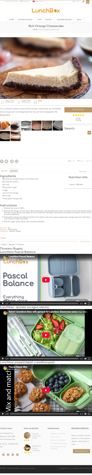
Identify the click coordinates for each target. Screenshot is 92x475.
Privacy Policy (55, 437)
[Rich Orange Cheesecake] (5, 126)
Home (35, 29)
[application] (46, 280)
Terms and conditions (57, 440)
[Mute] (85, 303)
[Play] (3, 303)
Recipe (4, 171)
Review (14, 171)
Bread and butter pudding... (36, 448)
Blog (4, 244)
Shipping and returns (57, 433)
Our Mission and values (58, 443)
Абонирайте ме (81, 451)
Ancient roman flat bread (36, 436)
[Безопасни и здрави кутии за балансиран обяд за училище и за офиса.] (46, 12)
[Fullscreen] (89, 303)
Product (21, 244)
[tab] (4, 172)
